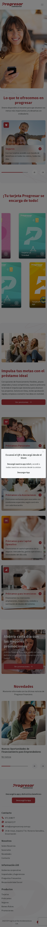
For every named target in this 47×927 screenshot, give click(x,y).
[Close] (43, 451)
